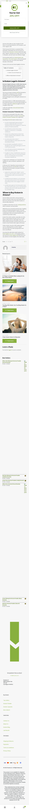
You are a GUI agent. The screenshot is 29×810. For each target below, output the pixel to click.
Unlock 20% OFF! (14, 28)
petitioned (14, 103)
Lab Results (6, 730)
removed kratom (16, 107)
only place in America (14, 52)
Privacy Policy (7, 751)
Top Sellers (6, 700)
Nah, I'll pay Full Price (14, 32)
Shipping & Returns (8, 741)
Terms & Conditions (8, 747)
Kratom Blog (6, 727)
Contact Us (6, 720)
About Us (5, 724)
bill (17, 92)
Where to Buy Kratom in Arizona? (13, 75)
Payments (6, 744)
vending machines (22, 204)
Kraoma (14, 247)
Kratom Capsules (7, 706)
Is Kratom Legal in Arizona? (12, 70)
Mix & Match (6, 710)
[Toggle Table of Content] (19, 68)
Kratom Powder (7, 703)
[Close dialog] (26, 3)
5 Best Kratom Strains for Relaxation (11, 337)
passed (21, 115)
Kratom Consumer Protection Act (15, 72)
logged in (10, 350)
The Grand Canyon (13, 59)
